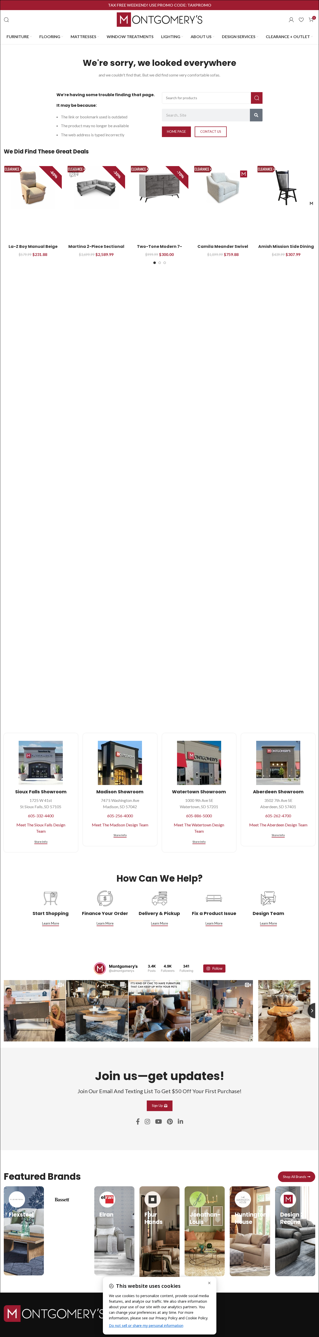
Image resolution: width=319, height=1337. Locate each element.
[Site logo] (159, 19)
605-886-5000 (199, 815)
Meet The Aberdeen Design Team (278, 824)
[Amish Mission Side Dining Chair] (286, 187)
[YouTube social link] (158, 1122)
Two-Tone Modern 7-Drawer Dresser (159, 249)
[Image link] (54, 1312)
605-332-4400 (41, 815)
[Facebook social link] (137, 1122)
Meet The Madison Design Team (120, 824)
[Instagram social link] (147, 1122)
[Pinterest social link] (169, 1122)
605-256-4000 (120, 815)
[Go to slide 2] (159, 262)
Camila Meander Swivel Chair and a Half (222, 249)
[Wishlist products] (301, 20)
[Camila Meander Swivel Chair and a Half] (223, 187)
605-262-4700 (278, 815)
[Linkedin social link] (180, 1122)
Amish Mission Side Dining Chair (286, 249)
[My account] (291, 20)
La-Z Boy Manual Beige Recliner (33, 249)
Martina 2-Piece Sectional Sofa (96, 249)
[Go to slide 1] (154, 262)
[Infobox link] (24, 1230)
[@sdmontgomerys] (100, 968)
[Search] (6, 20)
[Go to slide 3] (164, 262)
